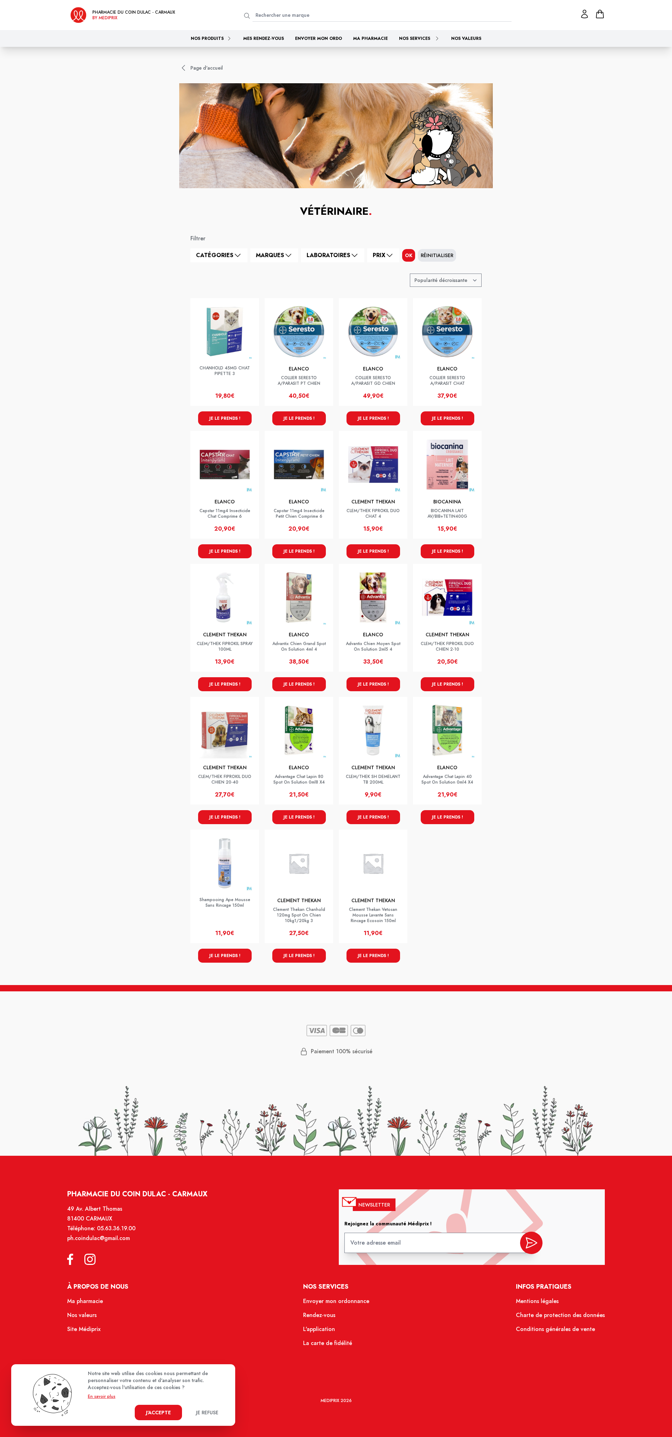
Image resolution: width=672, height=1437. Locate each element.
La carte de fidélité (327, 1343)
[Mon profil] (584, 14)
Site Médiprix (83, 1329)
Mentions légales (537, 1301)
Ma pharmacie (370, 38)
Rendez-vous (319, 1315)
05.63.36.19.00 (116, 1228)
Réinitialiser (437, 255)
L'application (319, 1329)
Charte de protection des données (560, 1315)
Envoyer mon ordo (318, 38)
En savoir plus (101, 1396)
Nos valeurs (466, 38)
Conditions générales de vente (555, 1329)
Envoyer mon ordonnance (336, 1301)
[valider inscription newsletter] (531, 1243)
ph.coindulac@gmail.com (98, 1238)
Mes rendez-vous (263, 38)
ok (408, 255)
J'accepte (158, 1412)
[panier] (600, 14)
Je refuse (207, 1412)
